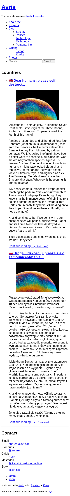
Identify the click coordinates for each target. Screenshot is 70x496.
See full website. (34, 16)
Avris (8, 7)
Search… (49, 61)
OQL (50, 491)
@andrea (14, 450)
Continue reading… (28, 246)
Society (20, 31)
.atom (12, 475)
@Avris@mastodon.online (25, 463)
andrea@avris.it (19, 443)
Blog (12, 28)
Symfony (35, 485)
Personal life (24, 44)
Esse (46, 485)
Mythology (22, 41)
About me (15, 22)
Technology (23, 38)
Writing (13, 47)
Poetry (20, 54)
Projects (14, 25)
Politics (20, 35)
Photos (13, 57)
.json (12, 479)
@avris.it (14, 469)
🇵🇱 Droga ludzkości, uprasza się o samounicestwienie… (36, 255)
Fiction (20, 51)
